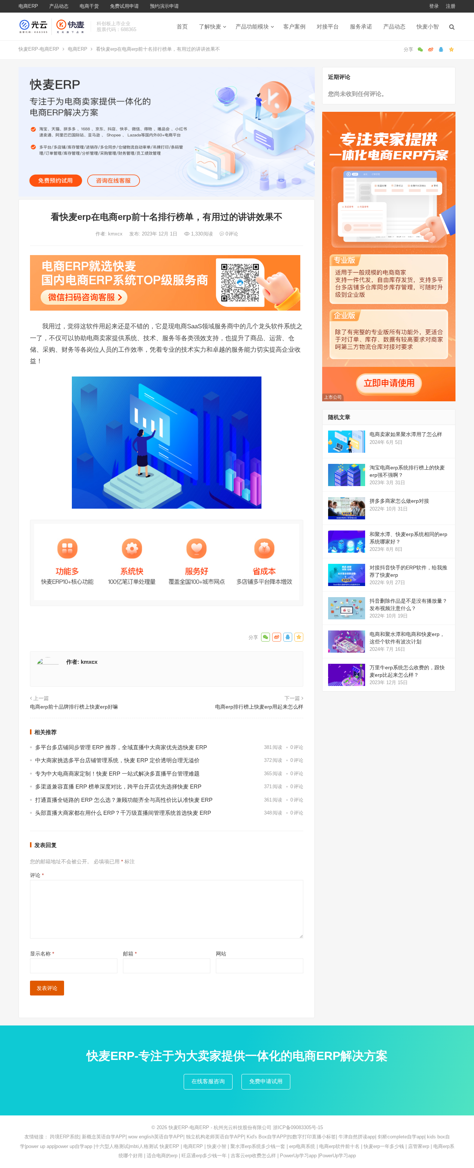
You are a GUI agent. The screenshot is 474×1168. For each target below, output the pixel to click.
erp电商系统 (302, 1146)
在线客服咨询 (208, 1081)
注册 (450, 6)
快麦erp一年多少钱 (384, 1146)
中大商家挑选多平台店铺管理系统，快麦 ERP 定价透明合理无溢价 (117, 760)
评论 (37, 875)
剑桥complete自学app (401, 1136)
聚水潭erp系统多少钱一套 (257, 1146)
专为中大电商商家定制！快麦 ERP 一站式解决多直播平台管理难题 (117, 773)
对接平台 (328, 26)
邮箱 (130, 954)
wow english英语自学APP (155, 1136)
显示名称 (42, 954)
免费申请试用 (266, 1081)
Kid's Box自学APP (267, 1136)
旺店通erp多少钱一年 (204, 1155)
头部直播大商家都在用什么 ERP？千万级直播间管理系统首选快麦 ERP (123, 813)
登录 (434, 6)
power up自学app (74, 1146)
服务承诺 (361, 26)
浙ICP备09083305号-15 (298, 1127)
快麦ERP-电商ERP (39, 49)
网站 (221, 954)
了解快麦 (210, 26)
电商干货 (89, 6)
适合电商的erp (162, 1155)
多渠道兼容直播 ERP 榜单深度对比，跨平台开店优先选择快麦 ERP (118, 786)
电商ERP (28, 6)
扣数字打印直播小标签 (312, 1136)
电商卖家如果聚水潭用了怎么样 (406, 434)
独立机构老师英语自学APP (215, 1136)
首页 (182, 26)
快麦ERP (169, 1146)
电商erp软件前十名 (339, 1146)
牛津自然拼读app (356, 1136)
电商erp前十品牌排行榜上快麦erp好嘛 (74, 707)
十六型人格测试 (111, 1146)
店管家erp (418, 1146)
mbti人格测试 (144, 1146)
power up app (40, 1146)
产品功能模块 (252, 26)
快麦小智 (428, 26)
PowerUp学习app (298, 1155)
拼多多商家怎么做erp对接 (399, 501)
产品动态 (59, 6)
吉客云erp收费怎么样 (253, 1155)
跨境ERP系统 (64, 1136)
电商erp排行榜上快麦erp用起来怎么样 (259, 707)
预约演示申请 (164, 6)
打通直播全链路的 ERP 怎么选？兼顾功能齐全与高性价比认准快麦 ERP (124, 800)
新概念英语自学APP (104, 1136)
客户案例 (294, 26)
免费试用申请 (124, 6)
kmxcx (116, 234)
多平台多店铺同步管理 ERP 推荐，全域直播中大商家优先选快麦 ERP (121, 747)
